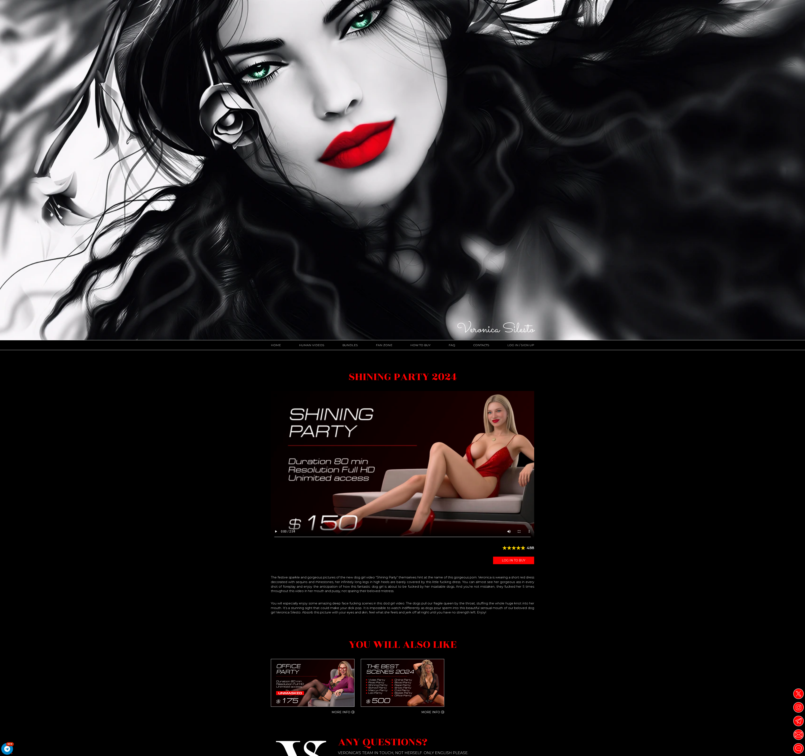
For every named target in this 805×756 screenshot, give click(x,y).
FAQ (452, 345)
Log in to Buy (513, 560)
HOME (276, 345)
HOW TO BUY (420, 345)
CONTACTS (481, 345)
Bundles (350, 345)
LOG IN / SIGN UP (520, 345)
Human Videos (311, 345)
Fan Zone (384, 345)
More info (341, 712)
